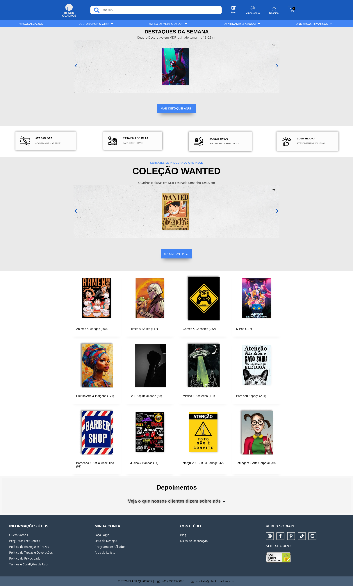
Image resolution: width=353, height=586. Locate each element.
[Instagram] (270, 536)
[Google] (312, 536)
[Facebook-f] (280, 536)
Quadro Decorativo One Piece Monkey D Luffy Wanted (107, 209)
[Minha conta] (252, 8)
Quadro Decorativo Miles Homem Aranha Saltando (107, 63)
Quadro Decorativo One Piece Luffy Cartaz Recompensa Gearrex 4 (176, 209)
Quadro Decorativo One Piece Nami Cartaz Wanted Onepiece (246, 209)
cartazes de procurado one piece (176, 162)
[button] (135, 44)
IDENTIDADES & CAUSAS (239, 24)
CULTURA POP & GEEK (94, 24)
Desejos (274, 12)
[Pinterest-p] (291, 536)
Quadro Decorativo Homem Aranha (166, 63)
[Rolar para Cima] (343, 581)
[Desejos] (274, 8)
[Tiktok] (302, 536)
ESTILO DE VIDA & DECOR (166, 24)
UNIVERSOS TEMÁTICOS (312, 24)
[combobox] (156, 10)
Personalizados (30, 24)
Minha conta (252, 12)
